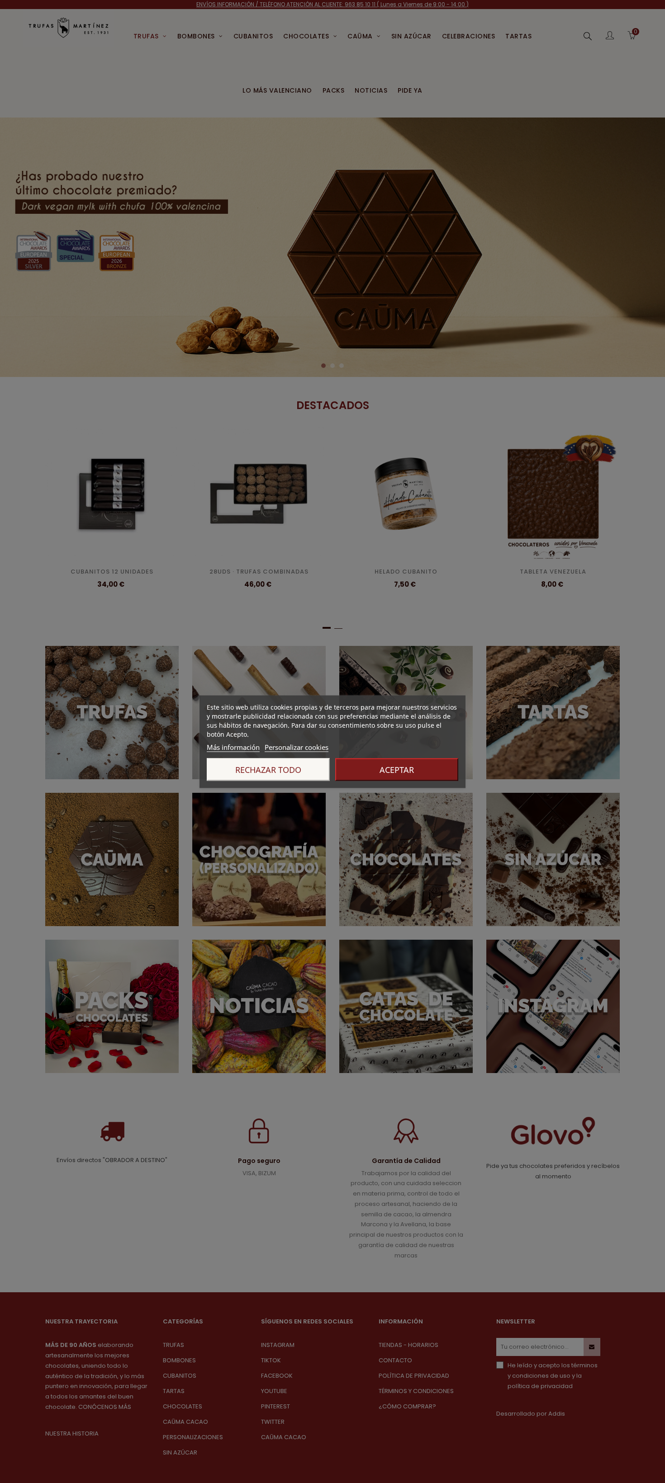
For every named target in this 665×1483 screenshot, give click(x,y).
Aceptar (397, 769)
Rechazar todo (268, 769)
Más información (233, 746)
